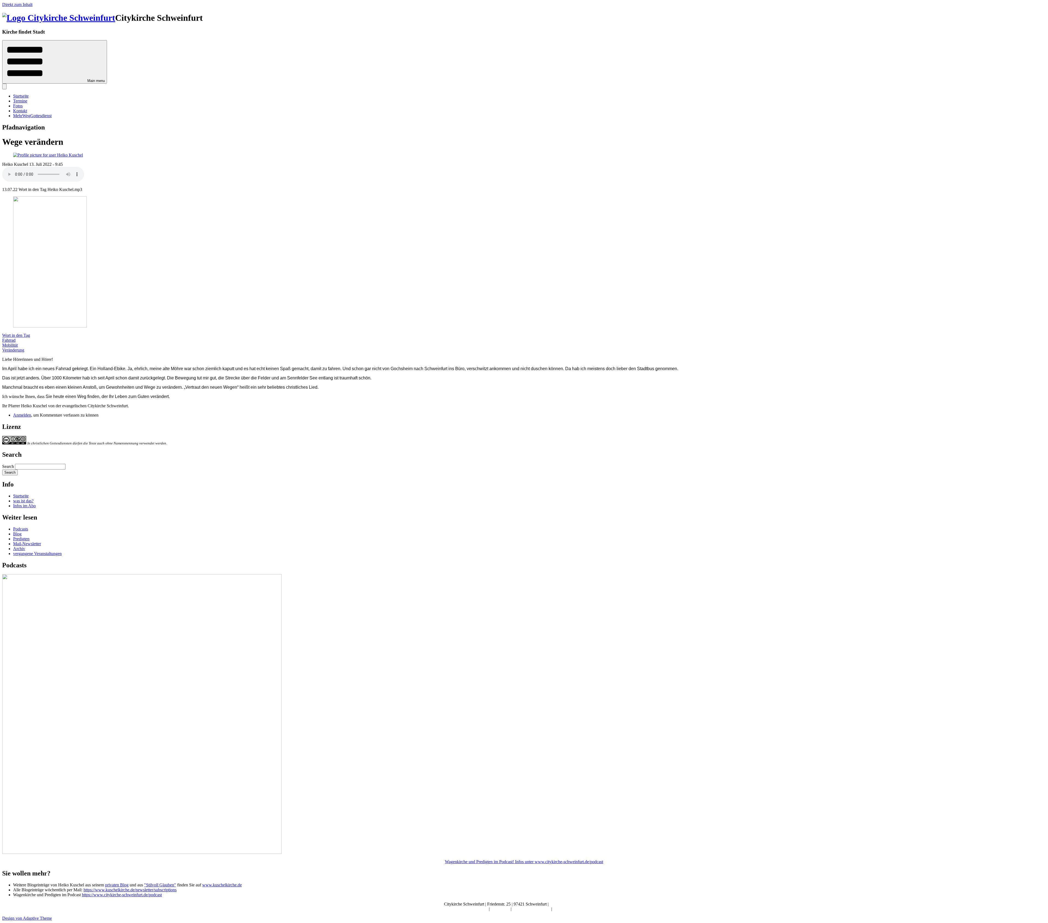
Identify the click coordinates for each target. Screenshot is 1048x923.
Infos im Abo (24, 505)
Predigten (21, 538)
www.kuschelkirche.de (222, 885)
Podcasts (20, 529)
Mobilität (10, 345)
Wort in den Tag (16, 335)
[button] (54, 62)
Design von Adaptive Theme (27, 918)
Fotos (18, 106)
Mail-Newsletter (27, 543)
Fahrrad (9, 340)
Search (8, 466)
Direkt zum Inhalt (17, 4)
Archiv (19, 548)
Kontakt (20, 110)
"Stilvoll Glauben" (160, 885)
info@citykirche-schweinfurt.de (577, 904)
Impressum (501, 909)
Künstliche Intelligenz (532, 909)
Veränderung (13, 350)
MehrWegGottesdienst (32, 115)
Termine (20, 101)
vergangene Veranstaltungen (37, 553)
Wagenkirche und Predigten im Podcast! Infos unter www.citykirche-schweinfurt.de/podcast (524, 861)
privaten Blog (117, 885)
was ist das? (23, 501)
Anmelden (22, 415)
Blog (17, 534)
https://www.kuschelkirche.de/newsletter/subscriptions (130, 889)
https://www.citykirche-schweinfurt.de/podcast (122, 894)
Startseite (21, 96)
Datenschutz (563, 909)
